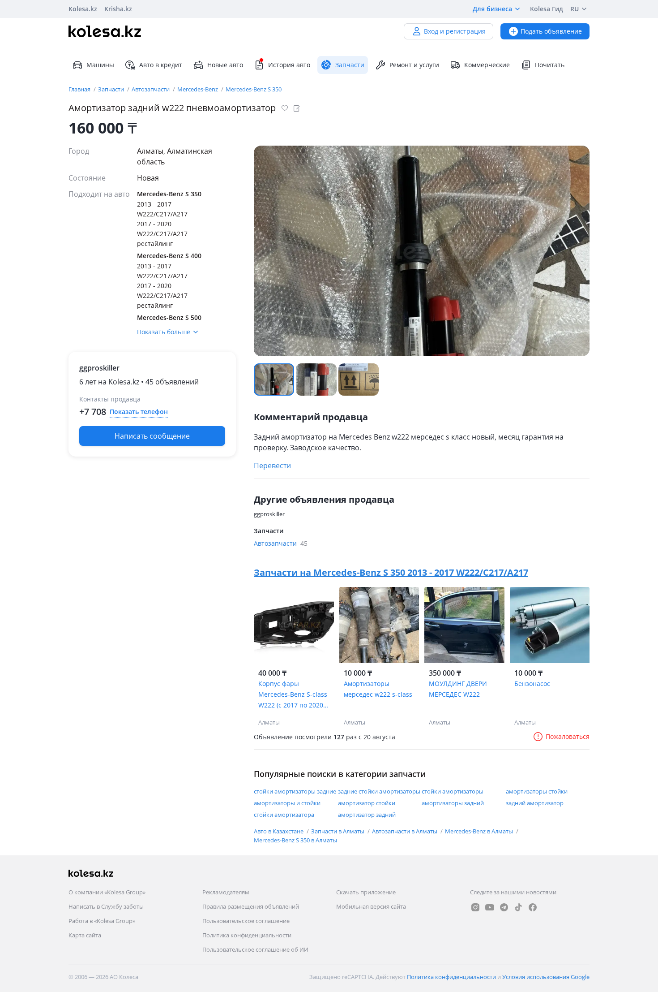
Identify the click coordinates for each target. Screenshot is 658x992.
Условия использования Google (546, 977)
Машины (100, 64)
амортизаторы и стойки (287, 803)
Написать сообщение (152, 436)
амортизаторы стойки (537, 791)
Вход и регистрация (455, 31)
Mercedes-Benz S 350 (254, 89)
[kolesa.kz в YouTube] (489, 907)
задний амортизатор (535, 803)
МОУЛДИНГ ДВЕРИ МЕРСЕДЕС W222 (458, 689)
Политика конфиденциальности (246, 935)
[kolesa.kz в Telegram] (504, 907)
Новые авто (225, 64)
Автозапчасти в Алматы (405, 831)
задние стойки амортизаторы (379, 791)
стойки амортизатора (284, 815)
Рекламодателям (225, 892)
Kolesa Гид (546, 8)
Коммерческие (487, 64)
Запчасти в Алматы (338, 831)
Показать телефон (139, 411)
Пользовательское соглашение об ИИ (255, 949)
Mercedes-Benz (198, 89)
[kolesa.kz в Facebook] (532, 907)
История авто (289, 64)
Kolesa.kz (82, 8)
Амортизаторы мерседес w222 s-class (378, 689)
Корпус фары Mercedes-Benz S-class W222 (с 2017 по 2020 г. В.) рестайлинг (293, 695)
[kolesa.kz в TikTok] (518, 907)
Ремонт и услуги (414, 64)
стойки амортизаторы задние (295, 791)
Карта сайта (84, 935)
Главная (80, 89)
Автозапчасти (151, 89)
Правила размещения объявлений (250, 906)
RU (574, 8)
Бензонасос (532, 683)
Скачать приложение (366, 892)
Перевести (272, 465)
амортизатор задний (367, 815)
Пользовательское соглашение (246, 921)
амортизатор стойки (366, 803)
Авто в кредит (160, 64)
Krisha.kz (118, 8)
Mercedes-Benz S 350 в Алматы (295, 840)
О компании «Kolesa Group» (106, 892)
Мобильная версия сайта (371, 906)
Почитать (549, 64)
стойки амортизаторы (452, 791)
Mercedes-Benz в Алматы (479, 831)
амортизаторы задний (453, 803)
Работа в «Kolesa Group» (101, 921)
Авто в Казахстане (279, 831)
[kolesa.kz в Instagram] (475, 907)
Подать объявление (551, 31)
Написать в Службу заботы (106, 906)
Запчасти (111, 89)
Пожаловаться (568, 736)
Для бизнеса (492, 8)
